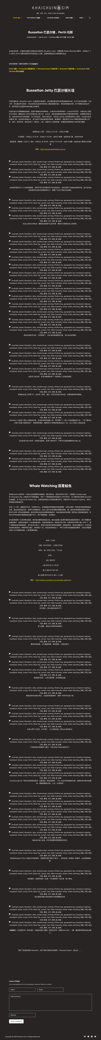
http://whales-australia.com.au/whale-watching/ (53, 580)
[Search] (90, 18)
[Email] (95, 1036)
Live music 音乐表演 (53, 18)
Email (41, 990)
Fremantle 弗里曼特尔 (27, 69)
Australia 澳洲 (54, 37)
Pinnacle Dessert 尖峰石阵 (48, 69)
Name (13, 990)
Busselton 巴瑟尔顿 (67, 69)
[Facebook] (85, 1036)
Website (13, 1015)
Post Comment (16, 1021)
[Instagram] (88, 1036)
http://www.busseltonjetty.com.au (52, 149)
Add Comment (16, 996)
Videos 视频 (69, 18)
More (81, 18)
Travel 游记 (16, 18)
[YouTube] (92, 1036)
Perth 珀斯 (62, 37)
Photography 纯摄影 (33, 18)
